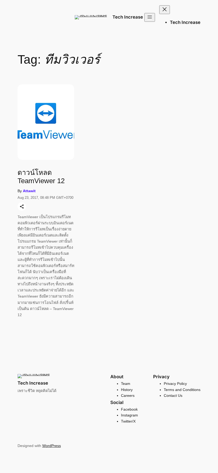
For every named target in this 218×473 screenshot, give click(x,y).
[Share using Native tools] (22, 206)
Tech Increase (127, 17)
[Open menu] (149, 17)
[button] (91, 17)
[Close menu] (164, 9)
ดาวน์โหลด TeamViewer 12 (41, 177)
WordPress (51, 446)
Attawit (29, 191)
